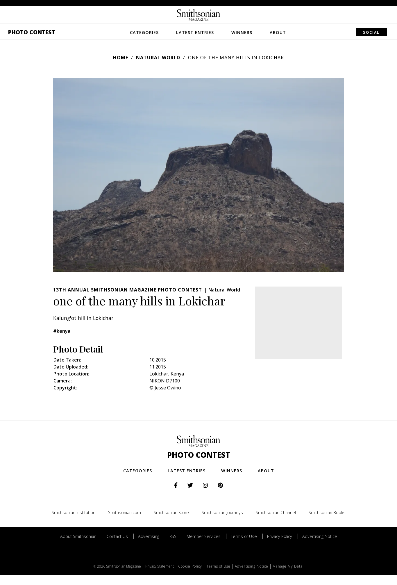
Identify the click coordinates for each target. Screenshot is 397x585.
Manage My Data (288, 566)
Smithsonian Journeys (222, 512)
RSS (172, 536)
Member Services (204, 536)
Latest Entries (195, 32)
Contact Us (117, 536)
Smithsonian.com (124, 512)
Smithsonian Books (327, 512)
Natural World (158, 57)
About (278, 32)
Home (120, 57)
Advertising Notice (319, 536)
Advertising (148, 536)
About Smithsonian (78, 536)
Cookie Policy (190, 566)
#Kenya (61, 331)
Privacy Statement (159, 566)
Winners (241, 32)
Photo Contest (31, 32)
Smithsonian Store (171, 512)
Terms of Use (244, 536)
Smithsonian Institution (73, 512)
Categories (144, 32)
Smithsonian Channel (276, 512)
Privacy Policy (279, 536)
